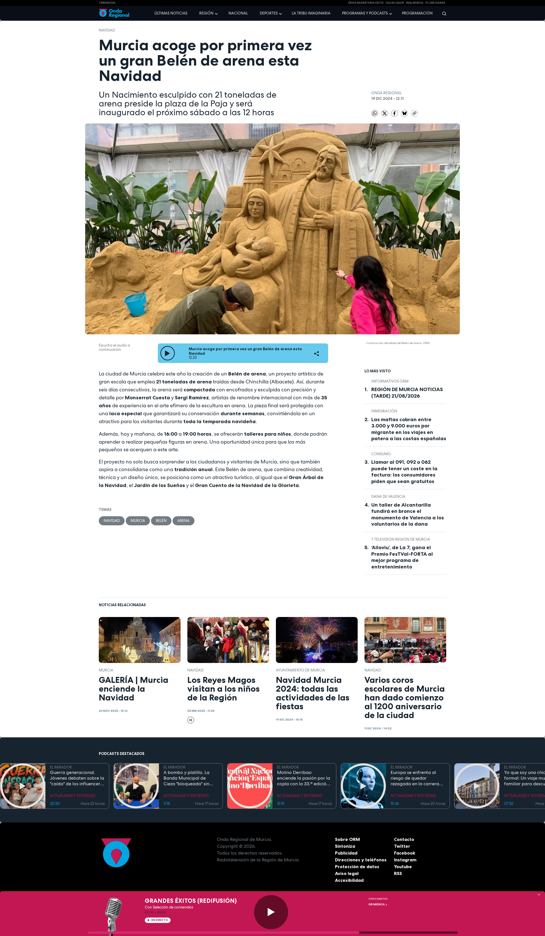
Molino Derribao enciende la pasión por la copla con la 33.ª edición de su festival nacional (303, 778)
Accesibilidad (349, 880)
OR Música (376, 904)
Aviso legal (347, 873)
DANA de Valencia (388, 496)
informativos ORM (389, 381)
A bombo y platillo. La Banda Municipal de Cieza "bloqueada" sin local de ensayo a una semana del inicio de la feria (188, 778)
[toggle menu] (217, 13)
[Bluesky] (405, 113)
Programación (417, 13)
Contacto (404, 839)
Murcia (138, 520)
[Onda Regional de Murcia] (114, 13)
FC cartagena (435, 3)
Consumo (381, 454)
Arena (183, 520)
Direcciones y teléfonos (361, 859)
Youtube (403, 866)
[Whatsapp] (374, 113)
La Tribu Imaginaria (311, 13)
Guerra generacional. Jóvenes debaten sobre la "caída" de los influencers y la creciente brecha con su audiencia (77, 778)
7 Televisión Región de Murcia (400, 539)
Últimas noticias (170, 13)
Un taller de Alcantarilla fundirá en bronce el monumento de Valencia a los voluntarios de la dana (407, 514)
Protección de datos (357, 866)
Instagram (405, 859)
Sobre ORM (347, 839)
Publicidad (346, 853)
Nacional (238, 13)
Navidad (107, 30)
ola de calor (395, 3)
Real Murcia (414, 3)
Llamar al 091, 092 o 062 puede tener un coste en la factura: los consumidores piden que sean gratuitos (404, 471)
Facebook (404, 853)
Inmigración (384, 411)
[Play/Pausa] (271, 912)
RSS (398, 873)
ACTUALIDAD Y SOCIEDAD (72, 795)
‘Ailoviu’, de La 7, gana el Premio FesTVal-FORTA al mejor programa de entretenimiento (402, 557)
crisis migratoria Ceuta (365, 3)
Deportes (269, 13)
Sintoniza (345, 846)
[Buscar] (442, 13)
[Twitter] (385, 113)
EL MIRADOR (61, 767)
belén (161, 520)
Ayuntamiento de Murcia (300, 670)
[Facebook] (395, 113)
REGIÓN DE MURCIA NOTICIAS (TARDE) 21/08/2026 (407, 392)
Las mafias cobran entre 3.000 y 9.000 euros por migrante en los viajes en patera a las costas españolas (408, 429)
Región (206, 13)
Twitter (402, 846)
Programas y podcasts (365, 13)
